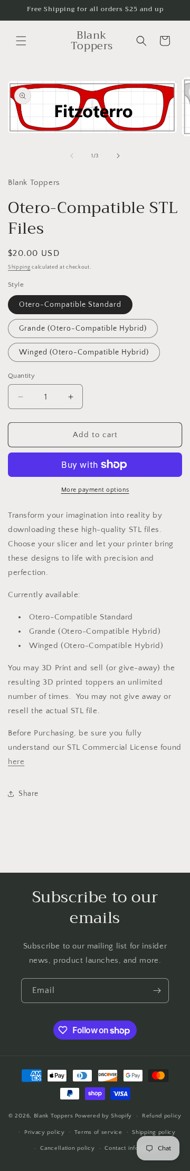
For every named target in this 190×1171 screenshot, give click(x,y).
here (16, 761)
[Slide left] (71, 155)
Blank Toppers (53, 1116)
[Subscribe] (156, 990)
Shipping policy (154, 1132)
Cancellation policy (67, 1148)
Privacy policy (44, 1132)
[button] (21, 40)
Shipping (19, 267)
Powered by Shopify (103, 1116)
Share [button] (28, 793)
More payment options (95, 489)
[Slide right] (118, 155)
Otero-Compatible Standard (70, 304)
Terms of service (98, 1132)
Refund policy (162, 1116)
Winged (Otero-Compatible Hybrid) (84, 352)
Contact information (131, 1148)
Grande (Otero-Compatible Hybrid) (83, 328)
